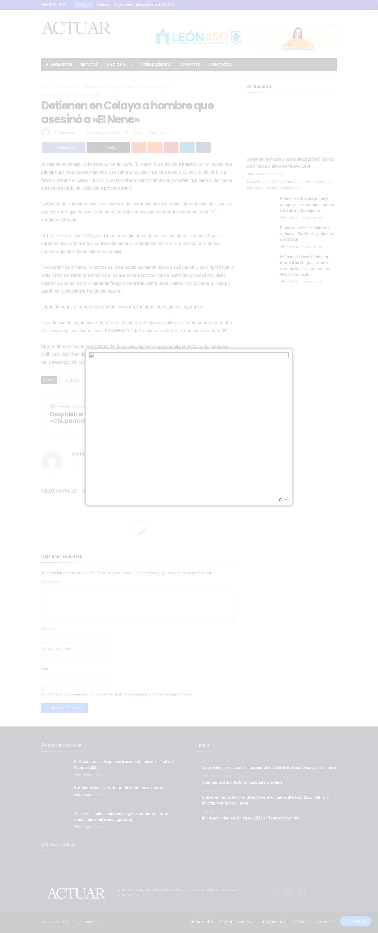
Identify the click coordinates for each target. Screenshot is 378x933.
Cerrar (284, 500)
